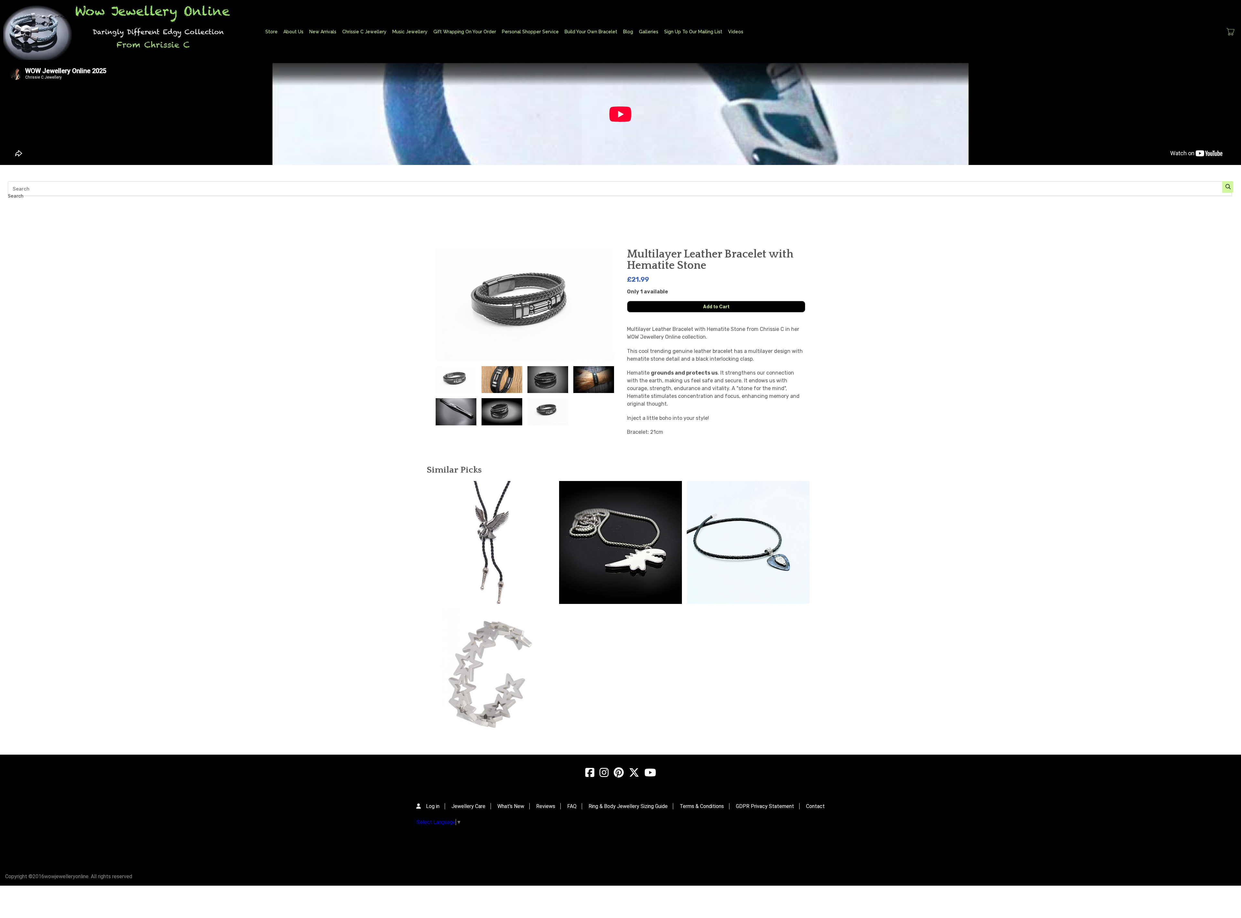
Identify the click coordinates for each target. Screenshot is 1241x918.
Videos (735, 31)
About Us (293, 31)
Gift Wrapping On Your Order (464, 31)
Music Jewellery (410, 31)
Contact (815, 806)
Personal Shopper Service (530, 31)
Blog (628, 31)
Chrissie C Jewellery (364, 31)
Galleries (648, 31)
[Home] (124, 31)
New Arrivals (322, 31)
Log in (433, 806)
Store (271, 31)
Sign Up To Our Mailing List (693, 31)
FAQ (572, 806)
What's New (510, 806)
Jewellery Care (468, 806)
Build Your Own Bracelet (591, 31)
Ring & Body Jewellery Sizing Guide (628, 806)
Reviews (545, 806)
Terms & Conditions (702, 806)
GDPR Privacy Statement (765, 806)
